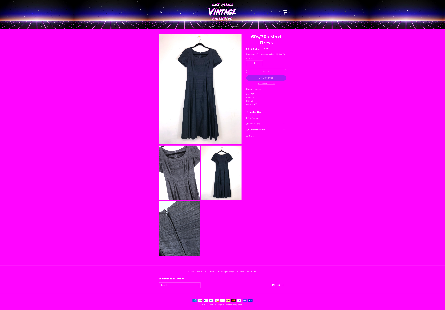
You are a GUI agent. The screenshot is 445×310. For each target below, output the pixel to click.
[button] (161, 12)
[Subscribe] (197, 285)
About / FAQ (202, 272)
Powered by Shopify (236, 305)
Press (212, 272)
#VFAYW (240, 272)
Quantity (249, 58)
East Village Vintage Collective (218, 305)
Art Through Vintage (225, 272)
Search (191, 272)
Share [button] (251, 136)
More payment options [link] (266, 83)
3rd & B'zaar (251, 272)
